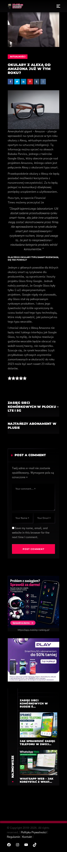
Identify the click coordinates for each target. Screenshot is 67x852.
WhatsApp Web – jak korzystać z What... (36, 780)
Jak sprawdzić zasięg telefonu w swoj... (37, 742)
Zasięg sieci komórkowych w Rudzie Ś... (34, 703)
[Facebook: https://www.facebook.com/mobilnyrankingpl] (9, 845)
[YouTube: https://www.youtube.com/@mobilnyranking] (26, 845)
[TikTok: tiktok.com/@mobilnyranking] (35, 845)
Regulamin (13, 837)
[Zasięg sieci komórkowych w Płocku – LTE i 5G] (33, 409)
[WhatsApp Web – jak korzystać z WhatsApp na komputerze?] (38, 762)
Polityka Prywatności (34, 832)
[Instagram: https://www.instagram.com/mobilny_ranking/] (17, 845)
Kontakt (27, 837)
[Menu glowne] (58, 6)
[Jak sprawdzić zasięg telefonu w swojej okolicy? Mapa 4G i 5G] (38, 724)
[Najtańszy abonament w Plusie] (33, 428)
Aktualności (17, 56)
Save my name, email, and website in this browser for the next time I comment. (30, 533)
